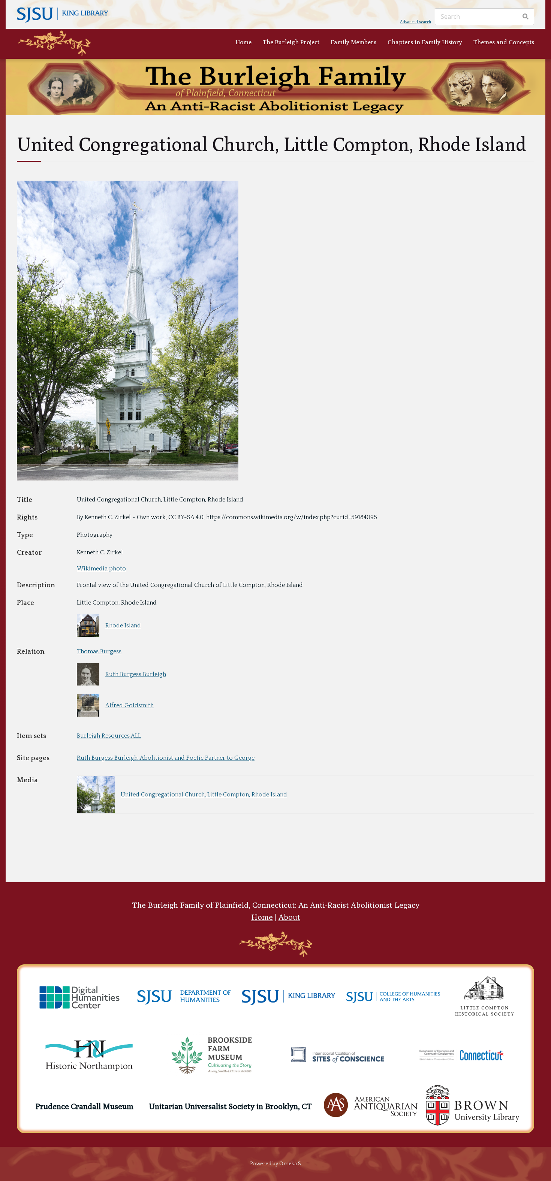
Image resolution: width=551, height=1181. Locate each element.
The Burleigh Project (291, 42)
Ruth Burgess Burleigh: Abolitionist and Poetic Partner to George (166, 757)
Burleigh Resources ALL (109, 735)
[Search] (525, 17)
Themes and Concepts (503, 42)
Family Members (353, 42)
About (289, 917)
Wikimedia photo (101, 568)
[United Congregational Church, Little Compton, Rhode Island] (127, 478)
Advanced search (415, 21)
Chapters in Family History (425, 42)
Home (243, 42)
